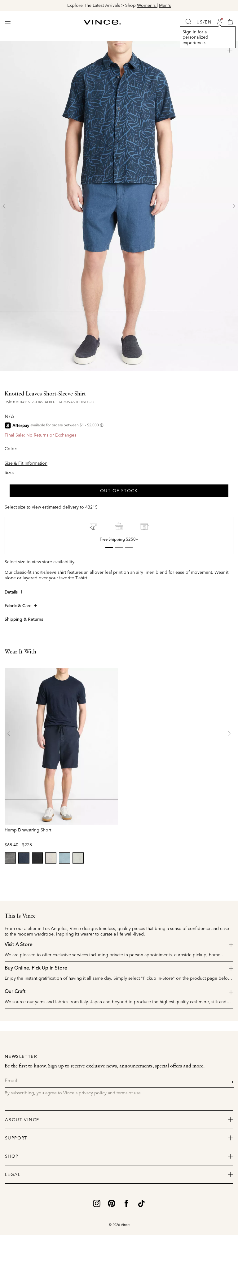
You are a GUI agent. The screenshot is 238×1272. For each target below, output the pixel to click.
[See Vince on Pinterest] (111, 1203)
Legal (12, 1174)
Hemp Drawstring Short (28, 830)
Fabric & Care (18, 606)
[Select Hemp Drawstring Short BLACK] (37, 858)
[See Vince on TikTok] (141, 1203)
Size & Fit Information (26, 463)
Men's (165, 5)
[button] (220, 21)
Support (16, 1138)
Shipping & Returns (24, 619)
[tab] (109, 547)
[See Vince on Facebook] (126, 1203)
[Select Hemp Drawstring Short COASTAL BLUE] (23, 858)
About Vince (22, 1119)
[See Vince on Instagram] (96, 1203)
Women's (147, 5)
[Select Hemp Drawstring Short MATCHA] (78, 858)
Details (11, 592)
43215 (91, 507)
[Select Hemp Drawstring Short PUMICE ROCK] (50, 858)
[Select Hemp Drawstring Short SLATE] (10, 858)
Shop (12, 1156)
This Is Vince (20, 916)
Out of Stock (119, 490)
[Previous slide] (4, 206)
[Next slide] (233, 206)
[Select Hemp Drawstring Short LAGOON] (64, 858)
